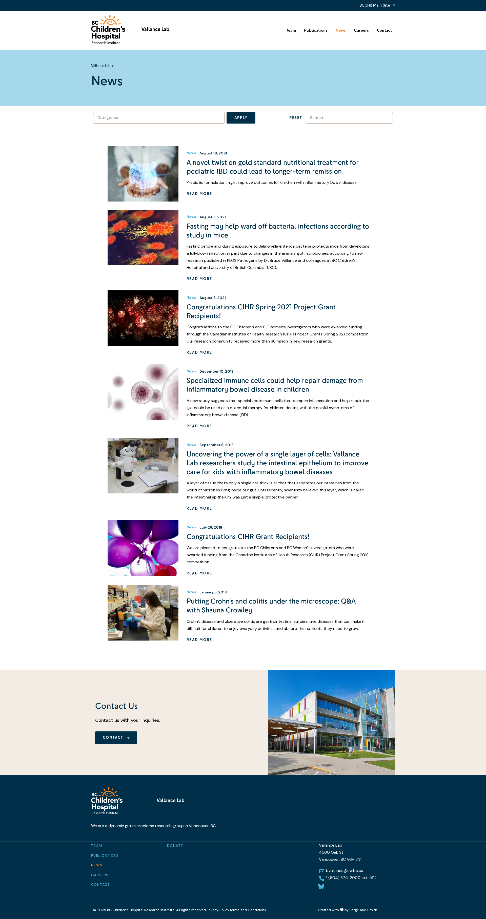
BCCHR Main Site (374, 5)
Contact (384, 30)
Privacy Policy (218, 910)
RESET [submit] (295, 117)
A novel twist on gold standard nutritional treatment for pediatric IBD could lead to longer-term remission (272, 167)
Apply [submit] (241, 117)
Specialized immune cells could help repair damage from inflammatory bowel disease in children (275, 385)
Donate (175, 845)
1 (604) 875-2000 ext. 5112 (351, 877)
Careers (361, 30)
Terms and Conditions (247, 910)
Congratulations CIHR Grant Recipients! (248, 536)
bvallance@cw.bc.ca (344, 870)
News (341, 30)
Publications (316, 30)
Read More (199, 193)
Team (291, 30)
